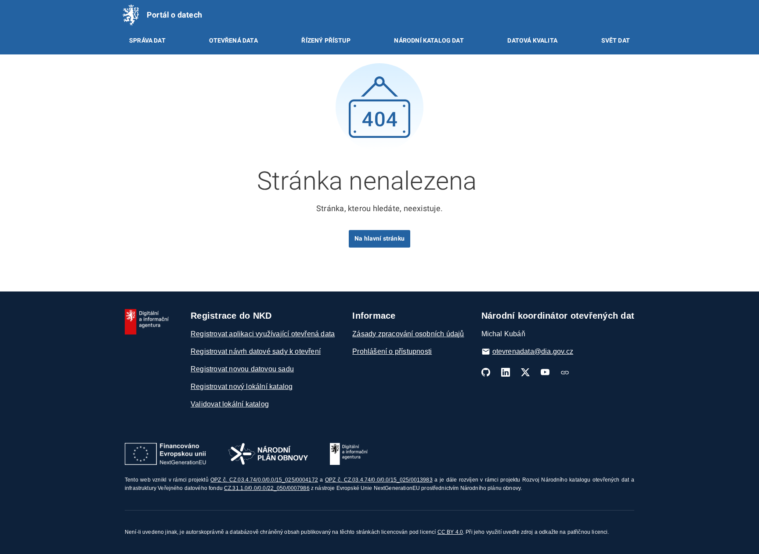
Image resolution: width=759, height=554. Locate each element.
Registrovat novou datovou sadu (242, 369)
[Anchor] (489, 178)
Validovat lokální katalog (230, 404)
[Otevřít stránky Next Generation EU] (165, 454)
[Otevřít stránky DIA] (349, 454)
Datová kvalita (532, 40)
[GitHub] (485, 372)
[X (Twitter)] (525, 372)
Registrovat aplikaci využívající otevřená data (263, 334)
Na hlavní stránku (379, 238)
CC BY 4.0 (450, 532)
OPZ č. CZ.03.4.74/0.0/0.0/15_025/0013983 (379, 480)
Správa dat (147, 40)
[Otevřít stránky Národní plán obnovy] (268, 454)
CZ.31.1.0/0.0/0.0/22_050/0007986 (267, 488)
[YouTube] (545, 372)
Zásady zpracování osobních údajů (408, 334)
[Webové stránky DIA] (564, 372)
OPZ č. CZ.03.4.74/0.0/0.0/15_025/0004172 (264, 480)
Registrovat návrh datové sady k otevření (256, 351)
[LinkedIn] (505, 372)
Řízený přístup (325, 40)
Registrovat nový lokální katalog (242, 386)
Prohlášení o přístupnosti (392, 351)
